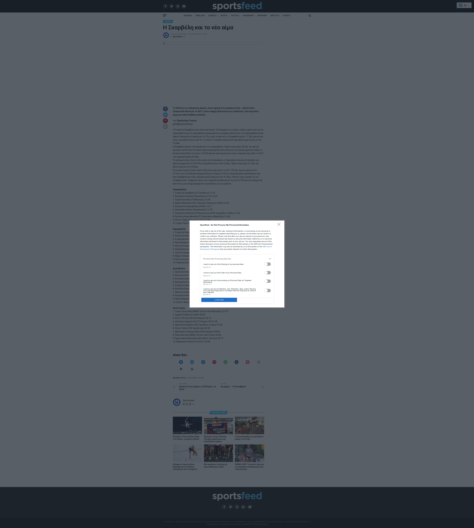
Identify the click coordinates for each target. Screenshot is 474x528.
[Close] (279, 225)
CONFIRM (219, 300)
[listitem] (237, 258)
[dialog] (237, 264)
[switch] (267, 264)
